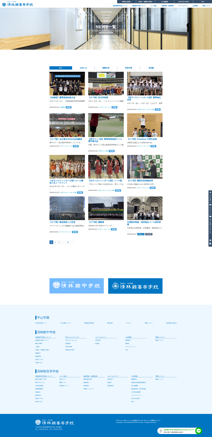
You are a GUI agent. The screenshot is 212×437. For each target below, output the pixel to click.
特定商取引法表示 (171, 323)
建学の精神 (38, 343)
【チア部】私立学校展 (98, 97)
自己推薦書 (134, 385)
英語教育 (68, 343)
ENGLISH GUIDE (183, 1)
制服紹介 (38, 353)
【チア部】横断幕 (96, 222)
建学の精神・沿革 (40, 379)
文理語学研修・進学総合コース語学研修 (144, 223)
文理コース (62, 379)
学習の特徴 (68, 346)
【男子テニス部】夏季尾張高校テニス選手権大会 (105, 140)
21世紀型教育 (39, 385)
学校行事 (128, 68)
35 (68, 242)
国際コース (62, 382)
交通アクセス (39, 359)
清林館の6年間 (69, 350)
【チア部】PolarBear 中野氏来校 (142, 139)
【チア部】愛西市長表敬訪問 (140, 181)
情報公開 (110, 323)
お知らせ (83, 68)
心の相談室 (164, 1)
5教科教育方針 (87, 379)
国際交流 (105, 68)
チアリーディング (105, 107)
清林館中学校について (139, 6)
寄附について (206, 6)
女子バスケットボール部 (68, 192)
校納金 (127, 343)
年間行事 (98, 340)
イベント (210, 209)
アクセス (210, 197)
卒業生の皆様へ (126, 1)
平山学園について (65, 323)
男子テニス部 (103, 151)
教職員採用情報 (89, 323)
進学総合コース (64, 385)
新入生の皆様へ (136, 398)
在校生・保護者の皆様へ (145, 1)
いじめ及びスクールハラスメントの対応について (145, 420)
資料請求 (210, 240)
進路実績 (86, 382)
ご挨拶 (37, 346)
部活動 (151, 68)
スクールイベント (130, 346)
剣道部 (63, 107)
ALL (60, 68)
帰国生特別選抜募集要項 (138, 382)
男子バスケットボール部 (146, 109)
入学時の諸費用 (136, 392)
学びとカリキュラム (71, 340)
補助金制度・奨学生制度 (138, 389)
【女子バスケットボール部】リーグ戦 (105, 181)
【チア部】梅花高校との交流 (62, 222)
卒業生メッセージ (88, 389)
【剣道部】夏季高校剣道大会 (62, 97)
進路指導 (86, 385)
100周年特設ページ (41, 323)
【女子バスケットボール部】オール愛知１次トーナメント (66, 182)
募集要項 (128, 340)
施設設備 (38, 356)
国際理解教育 (39, 389)
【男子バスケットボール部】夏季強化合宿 (144, 98)
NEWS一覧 (38, 362)
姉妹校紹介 (110, 385)
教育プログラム (40, 382)
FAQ (202, 1)
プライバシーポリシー (122, 420)
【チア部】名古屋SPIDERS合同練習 (65, 139)
